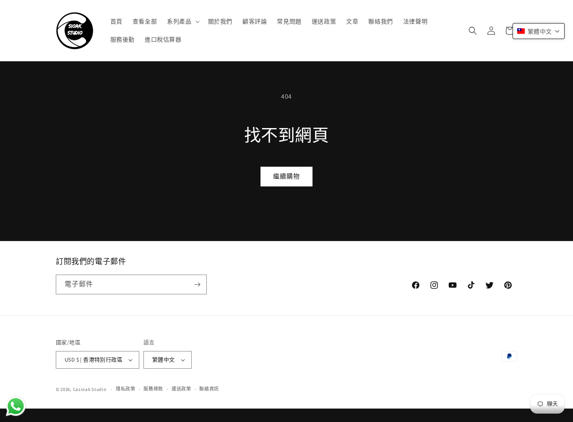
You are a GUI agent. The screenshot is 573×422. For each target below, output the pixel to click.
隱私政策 (125, 389)
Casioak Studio (90, 389)
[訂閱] (197, 284)
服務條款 (153, 389)
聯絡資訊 (209, 389)
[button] (182, 21)
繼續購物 (286, 176)
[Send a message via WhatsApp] (15, 406)
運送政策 (181, 389)
